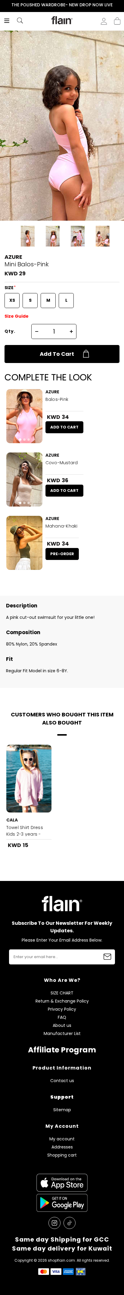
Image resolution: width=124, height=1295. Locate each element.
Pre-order (62, 554)
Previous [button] (4, 5)
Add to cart (57, 354)
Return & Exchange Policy (62, 1001)
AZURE (13, 257)
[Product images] (24, 416)
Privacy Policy (62, 1009)
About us (62, 1025)
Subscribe (107, 956)
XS (12, 300)
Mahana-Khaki (61, 526)
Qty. (10, 331)
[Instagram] (54, 1223)
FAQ (62, 1017)
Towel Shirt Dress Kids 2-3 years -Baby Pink (24, 834)
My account (62, 1139)
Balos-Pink (57, 399)
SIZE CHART (62, 993)
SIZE (9, 288)
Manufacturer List (62, 1033)
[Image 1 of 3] (24, 416)
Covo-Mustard (61, 463)
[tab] (20, 439)
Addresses (62, 1147)
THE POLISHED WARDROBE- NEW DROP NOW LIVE (62, 5)
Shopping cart (117, 19)
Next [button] (119, 5)
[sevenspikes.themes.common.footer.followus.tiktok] (70, 1223)
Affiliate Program (62, 1050)
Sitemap (62, 1110)
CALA (12, 820)
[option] (62, 5)
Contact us (62, 1081)
